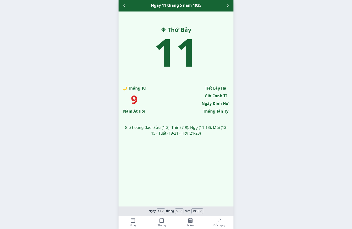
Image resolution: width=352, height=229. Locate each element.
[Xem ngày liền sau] (228, 6)
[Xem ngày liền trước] (124, 6)
